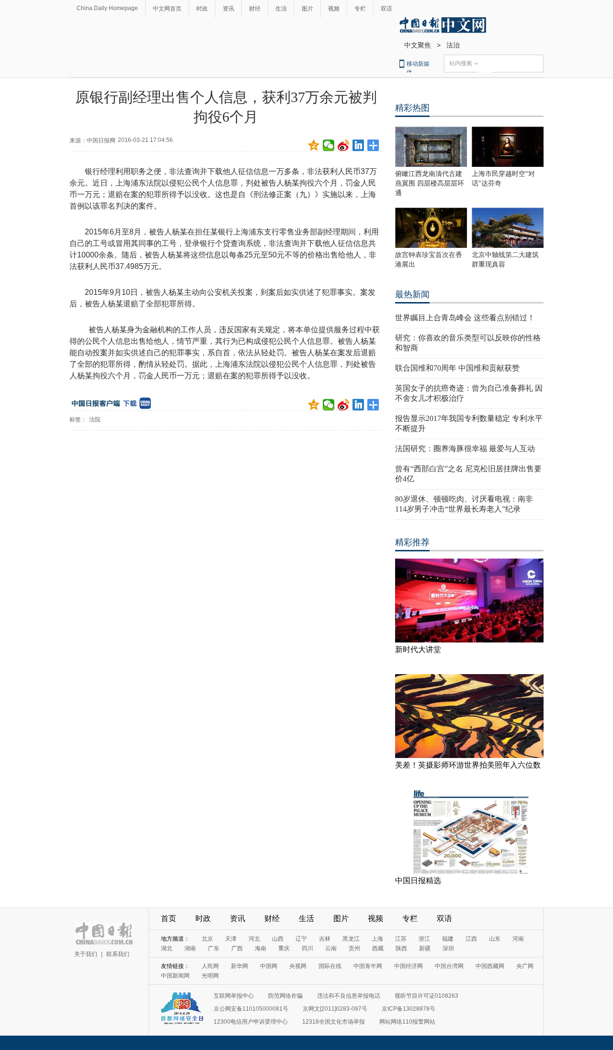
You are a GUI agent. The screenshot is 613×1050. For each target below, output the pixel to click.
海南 (260, 948)
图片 (307, 8)
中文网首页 (167, 8)
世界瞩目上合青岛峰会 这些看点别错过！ (465, 318)
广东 (213, 948)
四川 (307, 948)
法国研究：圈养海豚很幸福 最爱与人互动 (465, 448)
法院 (95, 419)
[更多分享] (373, 145)
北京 (207, 938)
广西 (237, 948)
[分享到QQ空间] (314, 145)
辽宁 (301, 938)
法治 (453, 45)
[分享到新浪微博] (344, 145)
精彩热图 (412, 108)
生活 (281, 8)
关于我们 (85, 954)
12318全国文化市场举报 (333, 1021)
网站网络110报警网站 (407, 1021)
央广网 (525, 966)
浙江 (424, 938)
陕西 (401, 948)
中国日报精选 (418, 880)
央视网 (297, 966)
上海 (377, 938)
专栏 (360, 8)
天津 (231, 938)
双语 (386, 8)
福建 (448, 938)
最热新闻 (412, 294)
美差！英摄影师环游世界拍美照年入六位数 (468, 765)
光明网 (210, 975)
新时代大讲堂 (418, 649)
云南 (331, 948)
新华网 (239, 966)
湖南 (190, 948)
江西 (471, 938)
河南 (518, 938)
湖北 (166, 948)
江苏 (401, 938)
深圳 (448, 948)
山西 (278, 938)
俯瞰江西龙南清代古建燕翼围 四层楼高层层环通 (429, 183)
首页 (168, 918)
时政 (202, 8)
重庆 (284, 948)
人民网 (210, 966)
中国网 (268, 966)
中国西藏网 (490, 966)
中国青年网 (367, 966)
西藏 (378, 948)
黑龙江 (351, 938)
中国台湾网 (449, 966)
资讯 (228, 8)
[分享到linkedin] (358, 145)
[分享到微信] (329, 145)
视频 (334, 8)
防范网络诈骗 (285, 995)
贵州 (354, 948)
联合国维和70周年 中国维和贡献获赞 (457, 368)
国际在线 (329, 966)
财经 (255, 8)
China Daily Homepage (107, 8)
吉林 (324, 938)
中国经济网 (408, 966)
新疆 (425, 948)
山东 (494, 938)
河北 (254, 938)
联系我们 (117, 954)
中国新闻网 (175, 975)
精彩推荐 (412, 542)
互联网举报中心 (234, 995)
